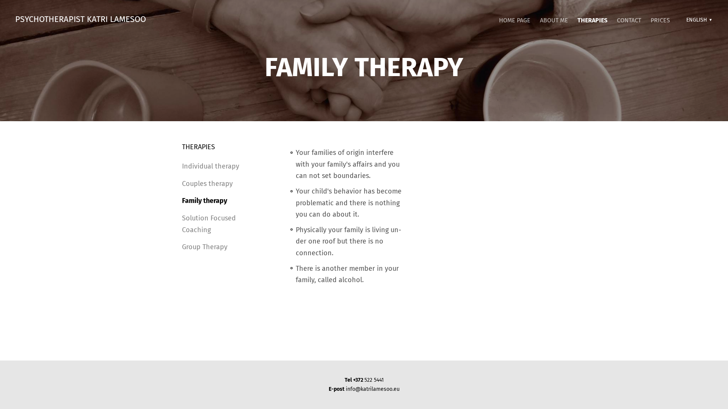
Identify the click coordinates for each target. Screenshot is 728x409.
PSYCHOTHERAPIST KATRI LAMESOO (80, 19)
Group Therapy (205, 247)
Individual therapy (210, 166)
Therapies (592, 20)
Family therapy (204, 201)
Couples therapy (207, 184)
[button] (698, 20)
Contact (629, 20)
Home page (514, 20)
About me (554, 20)
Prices (660, 20)
